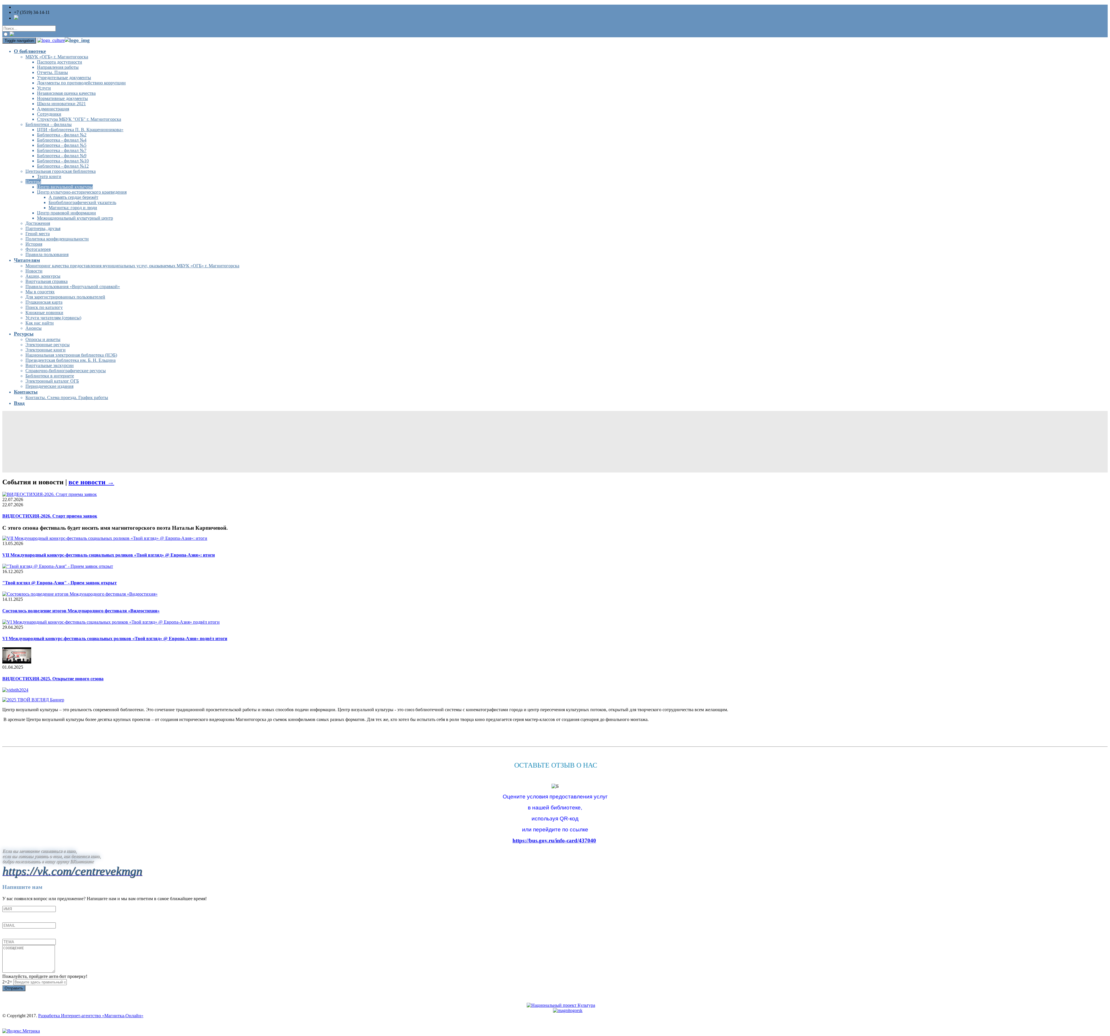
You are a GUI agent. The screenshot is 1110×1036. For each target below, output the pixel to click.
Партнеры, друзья (42, 228)
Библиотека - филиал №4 (61, 140)
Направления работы (58, 67)
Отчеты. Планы (52, 72)
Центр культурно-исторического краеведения (82, 192)
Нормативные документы (62, 98)
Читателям (27, 260)
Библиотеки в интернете (49, 375)
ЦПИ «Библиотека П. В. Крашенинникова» (80, 129)
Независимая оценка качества (66, 93)
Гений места (37, 233)
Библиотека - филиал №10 (63, 160)
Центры (33, 181)
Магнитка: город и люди (73, 207)
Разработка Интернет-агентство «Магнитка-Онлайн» (90, 1015)
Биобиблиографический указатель (82, 202)
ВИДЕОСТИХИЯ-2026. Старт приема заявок (49, 516)
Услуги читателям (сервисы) (53, 317)
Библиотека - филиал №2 (61, 134)
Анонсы (33, 328)
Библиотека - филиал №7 (61, 150)
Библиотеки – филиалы (48, 124)
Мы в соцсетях (40, 291)
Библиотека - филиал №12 (63, 166)
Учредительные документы (64, 77)
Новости (33, 270)
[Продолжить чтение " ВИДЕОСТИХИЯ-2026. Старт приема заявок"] (49, 494)
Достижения (37, 223)
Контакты (26, 392)
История (33, 244)
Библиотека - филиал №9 (61, 155)
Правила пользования (47, 254)
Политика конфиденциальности (57, 238)
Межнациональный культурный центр (75, 218)
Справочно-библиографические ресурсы (65, 370)
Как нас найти (39, 322)
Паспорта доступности (59, 62)
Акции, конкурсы (42, 276)
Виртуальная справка (46, 281)
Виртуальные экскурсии (49, 365)
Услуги (44, 88)
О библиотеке (30, 51)
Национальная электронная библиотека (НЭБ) (71, 355)
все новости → (91, 482)
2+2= (7, 981)
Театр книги (49, 176)
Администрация (53, 108)
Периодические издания (49, 386)
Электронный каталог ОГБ (52, 381)
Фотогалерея (38, 249)
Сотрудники (49, 114)
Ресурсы (24, 334)
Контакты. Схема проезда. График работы (66, 397)
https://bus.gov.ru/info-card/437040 (554, 840)
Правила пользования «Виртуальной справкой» (72, 286)
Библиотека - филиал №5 (61, 145)
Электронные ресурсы (47, 344)
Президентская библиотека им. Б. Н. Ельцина (70, 360)
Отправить (14, 988)
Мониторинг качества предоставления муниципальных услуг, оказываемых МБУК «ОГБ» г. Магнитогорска (132, 265)
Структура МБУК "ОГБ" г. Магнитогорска (79, 119)
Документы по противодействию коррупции (81, 82)
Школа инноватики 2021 (61, 103)
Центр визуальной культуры (65, 186)
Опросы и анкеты (42, 339)
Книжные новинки (44, 312)
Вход (19, 403)
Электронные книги (45, 349)
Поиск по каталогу (44, 307)
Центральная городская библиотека (60, 171)
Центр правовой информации (66, 212)
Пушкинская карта (43, 302)
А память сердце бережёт (73, 197)
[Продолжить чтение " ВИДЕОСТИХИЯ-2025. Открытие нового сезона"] (16, 661)
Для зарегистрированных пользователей (65, 296)
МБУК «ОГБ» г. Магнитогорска (56, 56)
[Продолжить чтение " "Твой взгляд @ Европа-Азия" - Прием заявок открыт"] (57, 566)
